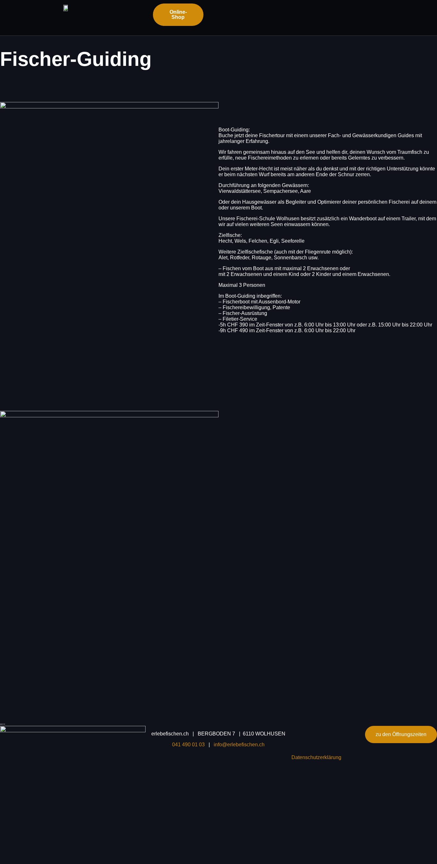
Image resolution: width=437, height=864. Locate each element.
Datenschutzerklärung (316, 757)
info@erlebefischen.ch (239, 744)
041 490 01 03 (190, 744)
